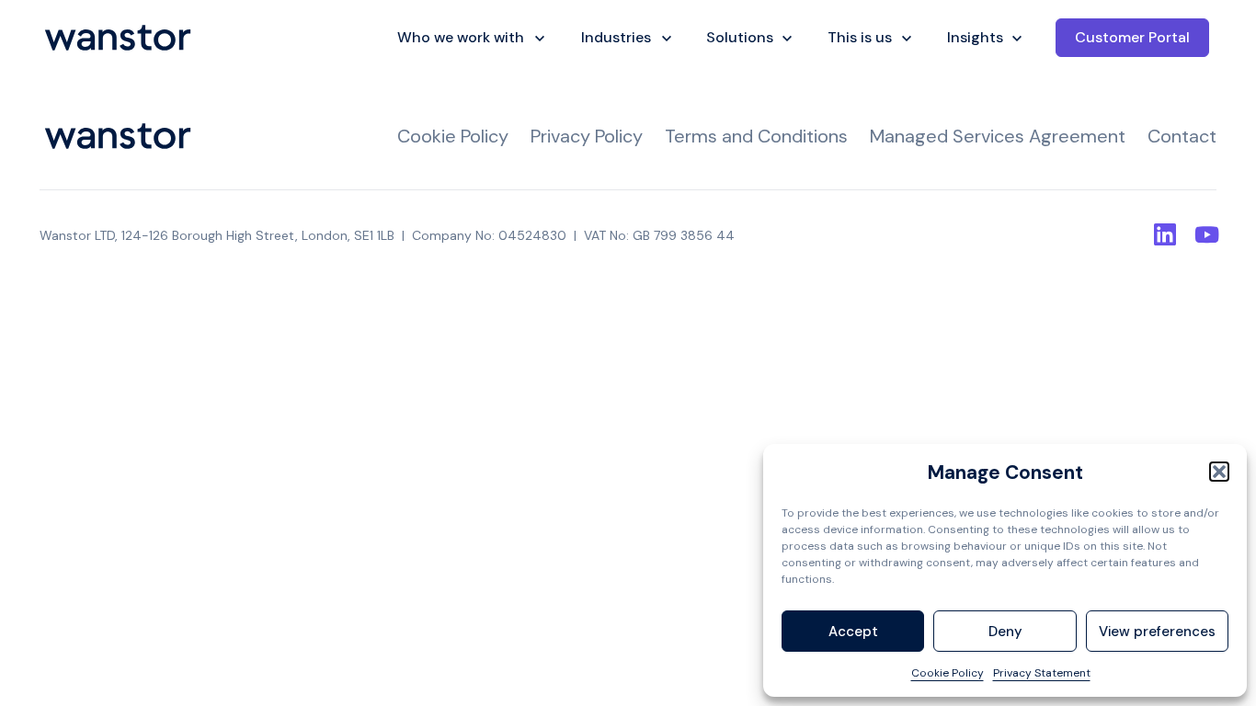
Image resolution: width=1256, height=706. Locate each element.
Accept (853, 631)
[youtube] (1205, 235)
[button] (1219, 471)
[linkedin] (1165, 235)
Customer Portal (1132, 37)
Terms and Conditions (756, 136)
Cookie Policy (947, 673)
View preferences (1157, 631)
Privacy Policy (587, 136)
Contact (1182, 136)
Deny (1005, 631)
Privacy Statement (1041, 673)
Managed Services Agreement (997, 136)
